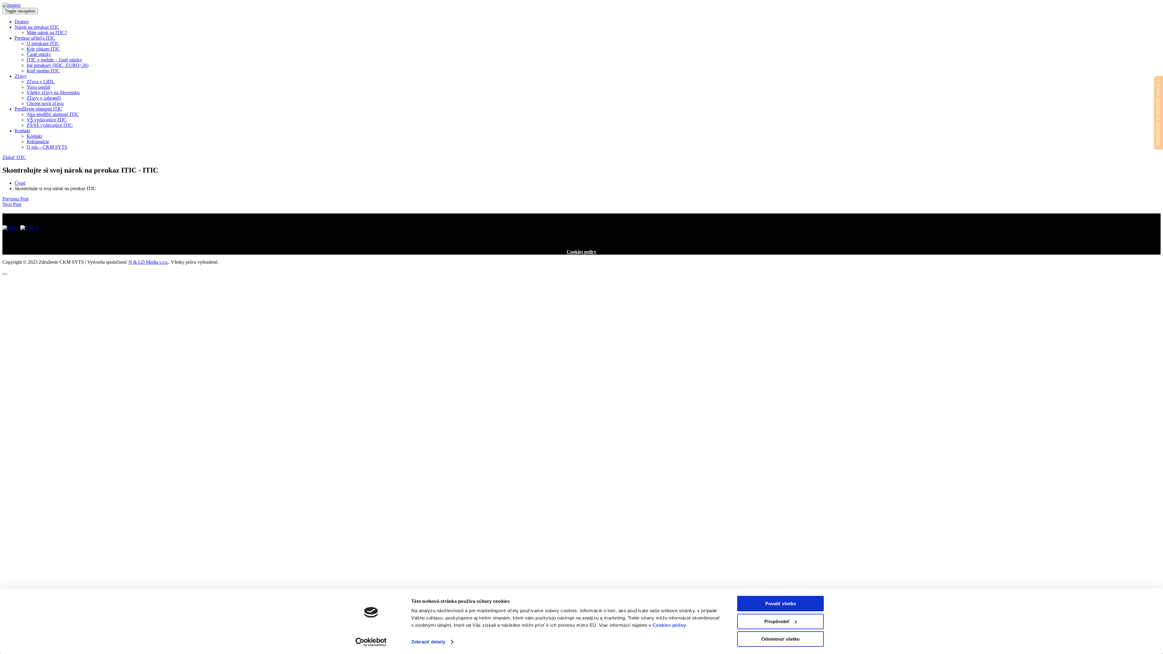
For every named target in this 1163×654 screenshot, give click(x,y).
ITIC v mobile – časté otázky (54, 59)
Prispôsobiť (777, 621)
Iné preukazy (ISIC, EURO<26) (57, 65)
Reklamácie (38, 141)
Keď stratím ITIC (43, 70)
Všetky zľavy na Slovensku (53, 92)
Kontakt (22, 130)
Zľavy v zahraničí (44, 98)
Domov (22, 21)
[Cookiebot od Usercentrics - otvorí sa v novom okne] (371, 642)
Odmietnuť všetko (780, 639)
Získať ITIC (14, 157)
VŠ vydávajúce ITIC (47, 119)
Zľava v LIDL (41, 81)
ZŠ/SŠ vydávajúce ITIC (50, 125)
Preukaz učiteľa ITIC (35, 38)
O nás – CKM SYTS (47, 147)
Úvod (20, 183)
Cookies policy (581, 251)
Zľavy (21, 76)
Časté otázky (39, 54)
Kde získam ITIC (43, 48)
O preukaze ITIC (43, 43)
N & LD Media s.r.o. (148, 262)
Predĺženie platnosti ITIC (38, 108)
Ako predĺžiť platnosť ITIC (53, 114)
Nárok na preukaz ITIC (37, 27)
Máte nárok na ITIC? (47, 32)
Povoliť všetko (780, 603)
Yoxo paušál (38, 87)
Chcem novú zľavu (45, 103)
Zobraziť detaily (428, 641)
